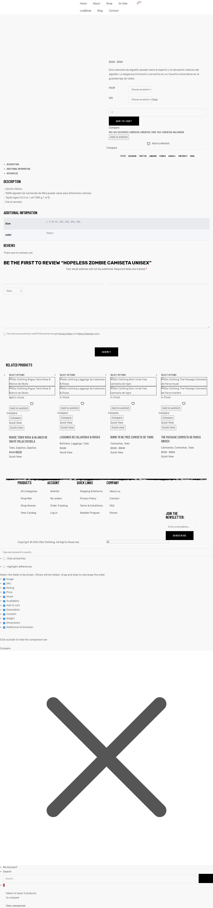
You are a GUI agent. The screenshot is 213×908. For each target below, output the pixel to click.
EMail (192, 156)
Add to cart (124, 120)
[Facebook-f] (170, 485)
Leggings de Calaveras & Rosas (80, 437)
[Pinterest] (178, 503)
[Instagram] (178, 485)
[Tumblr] (170, 503)
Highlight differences (19, 566)
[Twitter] (186, 485)
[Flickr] (186, 494)
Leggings (76, 443)
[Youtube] (170, 494)
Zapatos (20, 447)
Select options (16, 374)
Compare (66, 417)
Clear (155, 99)
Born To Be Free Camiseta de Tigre (132, 437)
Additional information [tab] (18, 168)
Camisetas (134, 132)
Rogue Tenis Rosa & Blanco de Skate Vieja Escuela (28, 439)
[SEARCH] (206, 878)
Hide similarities (16, 558)
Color (112, 87)
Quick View (15, 422)
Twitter (143, 156)
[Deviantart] (178, 494)
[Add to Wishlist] (32, 403)
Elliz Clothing (47, 542)
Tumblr (162, 156)
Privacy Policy (65, 333)
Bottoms (65, 443)
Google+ (172, 156)
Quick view (16, 427)
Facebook (132, 156)
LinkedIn (152, 156)
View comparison (16, 905)
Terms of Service (85, 333)
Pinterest (183, 156)
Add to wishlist (119, 137)
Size (111, 97)
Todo (153, 132)
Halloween (178, 132)
